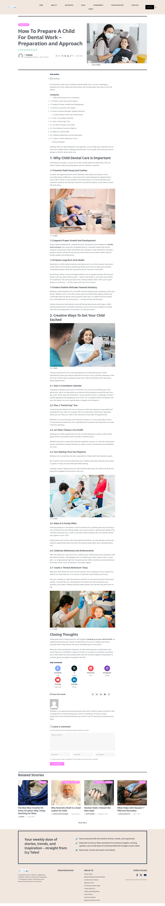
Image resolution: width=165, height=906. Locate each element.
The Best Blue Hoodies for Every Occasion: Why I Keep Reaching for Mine (31, 810)
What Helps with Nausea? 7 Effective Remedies (130, 809)
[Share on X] (62, 56)
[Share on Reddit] (68, 56)
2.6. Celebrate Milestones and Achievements (66, 135)
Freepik (55, 236)
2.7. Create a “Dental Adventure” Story (63, 138)
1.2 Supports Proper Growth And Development (67, 104)
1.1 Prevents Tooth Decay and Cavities (64, 101)
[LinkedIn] (74, 682)
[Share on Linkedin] (65, 56)
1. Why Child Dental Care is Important (65, 98)
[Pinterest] (91, 671)
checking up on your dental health (99, 639)
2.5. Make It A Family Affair (59, 132)
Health (142, 782)
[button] (70, 56)
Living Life (24, 24)
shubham (29, 55)
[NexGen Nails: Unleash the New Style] (99, 792)
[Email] (105, 694)
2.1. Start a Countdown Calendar (61, 118)
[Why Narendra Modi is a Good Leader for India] (66, 792)
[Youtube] (58, 682)
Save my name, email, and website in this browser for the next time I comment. (75, 759)
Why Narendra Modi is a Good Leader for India (66, 809)
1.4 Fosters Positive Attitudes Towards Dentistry (67, 111)
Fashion (42, 782)
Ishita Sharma (90, 814)
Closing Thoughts (58, 142)
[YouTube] (145, 875)
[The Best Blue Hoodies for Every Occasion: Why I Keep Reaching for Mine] (33, 792)
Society (75, 782)
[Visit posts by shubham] (54, 703)
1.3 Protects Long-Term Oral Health (62, 108)
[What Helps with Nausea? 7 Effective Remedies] (132, 792)
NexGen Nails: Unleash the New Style (97, 809)
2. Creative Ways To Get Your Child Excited (67, 115)
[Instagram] (107, 671)
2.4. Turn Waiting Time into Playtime (63, 128)
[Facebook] (58, 671)
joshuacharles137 (124, 814)
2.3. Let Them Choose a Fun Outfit (62, 125)
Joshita (22, 817)
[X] (74, 671)
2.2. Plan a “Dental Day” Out (60, 121)
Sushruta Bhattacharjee (60, 814)
